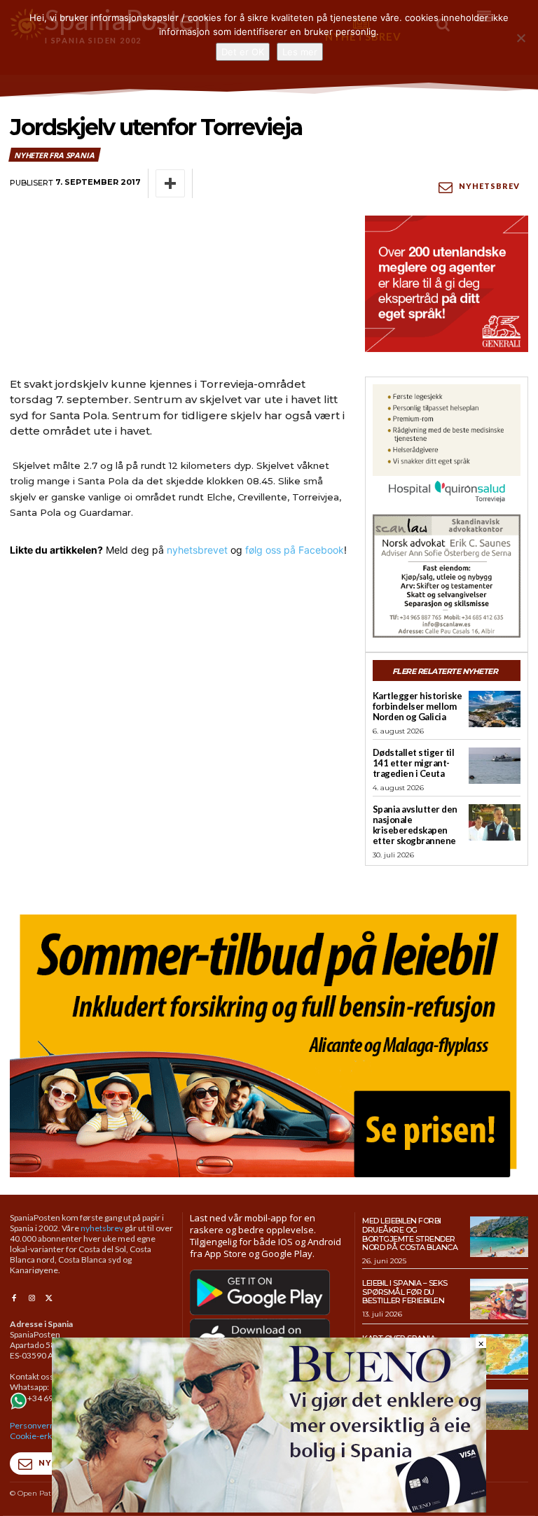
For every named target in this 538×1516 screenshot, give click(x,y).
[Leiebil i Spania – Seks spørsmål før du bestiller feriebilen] (499, 1299)
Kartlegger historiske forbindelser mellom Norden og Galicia (417, 706)
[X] (49, 1298)
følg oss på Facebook (294, 550)
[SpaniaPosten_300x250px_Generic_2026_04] (446, 283)
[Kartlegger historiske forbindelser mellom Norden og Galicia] (494, 709)
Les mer (299, 51)
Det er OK (242, 51)
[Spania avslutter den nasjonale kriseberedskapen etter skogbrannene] (494, 822)
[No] (520, 38)
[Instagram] (31, 1298)
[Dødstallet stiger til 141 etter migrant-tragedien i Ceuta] (494, 766)
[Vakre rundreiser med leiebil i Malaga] (499, 1409)
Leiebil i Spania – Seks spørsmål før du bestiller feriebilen (405, 1291)
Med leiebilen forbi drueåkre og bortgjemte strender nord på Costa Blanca (409, 1234)
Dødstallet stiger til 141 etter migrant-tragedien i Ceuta (414, 763)
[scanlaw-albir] (446, 576)
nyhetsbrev (102, 1228)
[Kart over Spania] (499, 1354)
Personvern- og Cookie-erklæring (43, 1430)
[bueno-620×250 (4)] (269, 1509)
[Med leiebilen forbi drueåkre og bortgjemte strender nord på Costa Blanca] (499, 1236)
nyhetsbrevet (197, 550)
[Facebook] (13, 1298)
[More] (170, 183)
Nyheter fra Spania (54, 155)
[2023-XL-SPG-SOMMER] (269, 1041)
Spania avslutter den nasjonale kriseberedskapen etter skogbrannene (415, 824)
